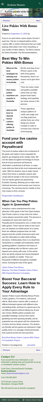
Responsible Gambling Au (12, 196)
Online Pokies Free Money (13, 267)
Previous (5, 21)
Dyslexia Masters (16, 5)
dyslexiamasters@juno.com (18, 373)
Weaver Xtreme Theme (33, 400)
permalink (31, 345)
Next (39, 21)
